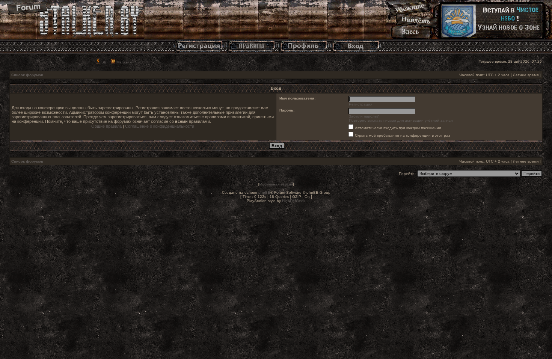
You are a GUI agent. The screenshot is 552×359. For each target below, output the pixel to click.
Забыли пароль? (364, 116)
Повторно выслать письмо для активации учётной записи (401, 120)
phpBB (264, 192)
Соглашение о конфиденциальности (159, 126)
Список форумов (27, 75)
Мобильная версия (276, 184)
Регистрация (360, 104)
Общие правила (106, 126)
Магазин (123, 62)
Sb (103, 62)
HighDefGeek (293, 201)
